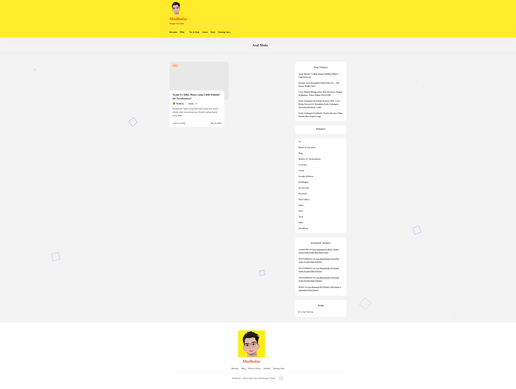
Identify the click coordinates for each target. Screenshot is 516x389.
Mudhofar (178, 19)
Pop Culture (304, 199)
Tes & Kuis (194, 32)
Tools (212, 32)
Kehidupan (304, 182)
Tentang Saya (224, 32)
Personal (303, 193)
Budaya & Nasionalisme (310, 159)
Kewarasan (304, 188)
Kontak (267, 368)
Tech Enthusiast (305, 259)
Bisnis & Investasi (307, 147)
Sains (175, 65)
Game (205, 32)
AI (300, 141)
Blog (182, 32)
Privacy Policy (254, 368)
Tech (301, 217)
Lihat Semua (307, 312)
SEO (301, 211)
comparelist (304, 249)
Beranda (173, 32)
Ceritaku (303, 165)
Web (301, 222)
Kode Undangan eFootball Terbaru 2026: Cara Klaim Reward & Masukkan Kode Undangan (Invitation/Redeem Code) (319, 104)
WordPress (304, 228)
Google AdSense (306, 176)
